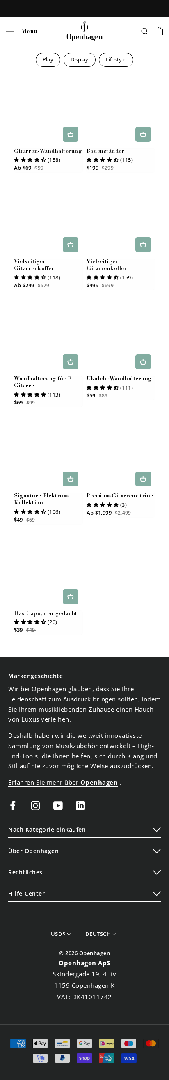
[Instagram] (35, 805)
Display (80, 59)
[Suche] (144, 31)
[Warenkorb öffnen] (159, 31)
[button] (30, 159)
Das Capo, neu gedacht (46, 614)
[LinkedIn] (80, 805)
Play (48, 59)
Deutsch (98, 933)
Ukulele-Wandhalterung (119, 379)
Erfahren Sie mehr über (63, 782)
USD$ (58, 933)
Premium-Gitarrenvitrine (120, 496)
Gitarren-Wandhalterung (48, 151)
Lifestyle (116, 59)
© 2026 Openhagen (84, 953)
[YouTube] (58, 805)
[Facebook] (13, 805)
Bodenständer (105, 151)
